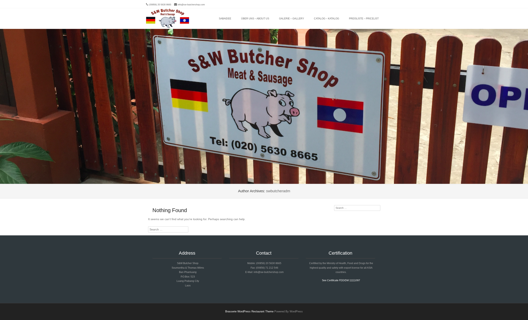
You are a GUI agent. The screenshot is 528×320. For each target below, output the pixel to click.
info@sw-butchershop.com (191, 4)
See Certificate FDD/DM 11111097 (341, 280)
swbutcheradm (278, 191)
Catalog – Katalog (326, 18)
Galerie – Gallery (291, 18)
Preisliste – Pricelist (364, 18)
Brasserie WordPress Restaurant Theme (249, 311)
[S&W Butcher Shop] (167, 18)
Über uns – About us (255, 18)
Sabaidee (225, 18)
